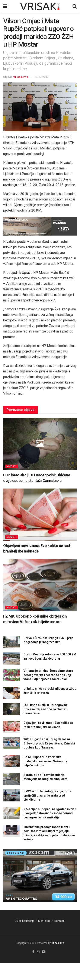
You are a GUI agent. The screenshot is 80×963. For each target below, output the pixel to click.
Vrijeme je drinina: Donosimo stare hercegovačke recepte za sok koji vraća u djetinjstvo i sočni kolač (48, 675)
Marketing (44, 920)
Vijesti (12, 466)
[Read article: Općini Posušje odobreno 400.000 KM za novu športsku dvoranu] (11, 658)
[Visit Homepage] (40, 6)
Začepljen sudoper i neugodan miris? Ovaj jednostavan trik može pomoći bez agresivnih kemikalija (49, 813)
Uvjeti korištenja (24, 920)
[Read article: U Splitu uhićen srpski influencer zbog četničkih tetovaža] (11, 693)
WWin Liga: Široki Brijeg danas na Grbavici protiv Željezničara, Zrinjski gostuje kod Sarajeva (49, 743)
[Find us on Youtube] (43, 951)
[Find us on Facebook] (33, 951)
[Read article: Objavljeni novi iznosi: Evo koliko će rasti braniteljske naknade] (40, 515)
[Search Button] (75, 6)
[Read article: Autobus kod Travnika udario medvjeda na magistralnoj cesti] (11, 779)
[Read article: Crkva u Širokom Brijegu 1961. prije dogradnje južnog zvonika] (11, 642)
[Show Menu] (5, 6)
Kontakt (59, 920)
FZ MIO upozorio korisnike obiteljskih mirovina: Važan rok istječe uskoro (45, 761)
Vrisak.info (20, 76)
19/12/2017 (41, 76)
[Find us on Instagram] (38, 951)
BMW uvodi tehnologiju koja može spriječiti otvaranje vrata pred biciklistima (47, 795)
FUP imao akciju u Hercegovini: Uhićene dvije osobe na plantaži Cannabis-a (45, 709)
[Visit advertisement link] (40, 226)
